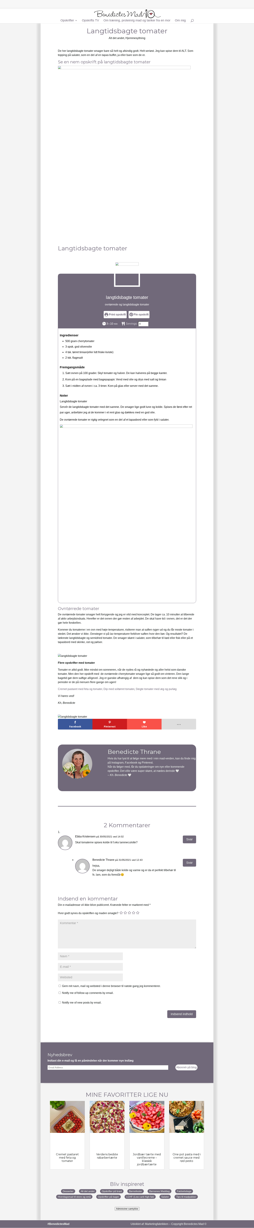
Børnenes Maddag (159, 1191)
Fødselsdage (184, 1191)
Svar (189, 839)
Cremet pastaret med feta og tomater (67, 1158)
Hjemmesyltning (135, 38)
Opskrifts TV (90, 20)
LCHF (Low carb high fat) (140, 1196)
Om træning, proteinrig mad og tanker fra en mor (137, 20)
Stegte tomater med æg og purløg (156, 689)
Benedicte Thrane (103, 859)
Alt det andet (116, 38)
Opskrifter (67, 20)
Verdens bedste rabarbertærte (107, 1156)
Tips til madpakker (186, 1196)
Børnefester (135, 1191)
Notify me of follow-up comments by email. (88, 992)
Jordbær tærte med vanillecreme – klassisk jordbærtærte (147, 1159)
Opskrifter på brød (112, 1191)
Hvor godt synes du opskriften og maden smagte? (88, 913)
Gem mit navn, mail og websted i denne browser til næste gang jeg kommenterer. (111, 986)
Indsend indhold (182, 1014)
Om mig (180, 20)
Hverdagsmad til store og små (74, 1196)
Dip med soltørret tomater (119, 689)
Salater (165, 1196)
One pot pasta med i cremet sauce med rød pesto (187, 1158)
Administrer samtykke (127, 1208)
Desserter (68, 1191)
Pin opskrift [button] (141, 314)
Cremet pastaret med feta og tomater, (80, 689)
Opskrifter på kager (108, 1196)
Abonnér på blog (186, 1067)
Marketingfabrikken (156, 1223)
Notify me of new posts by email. (81, 1002)
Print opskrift (117, 314)
